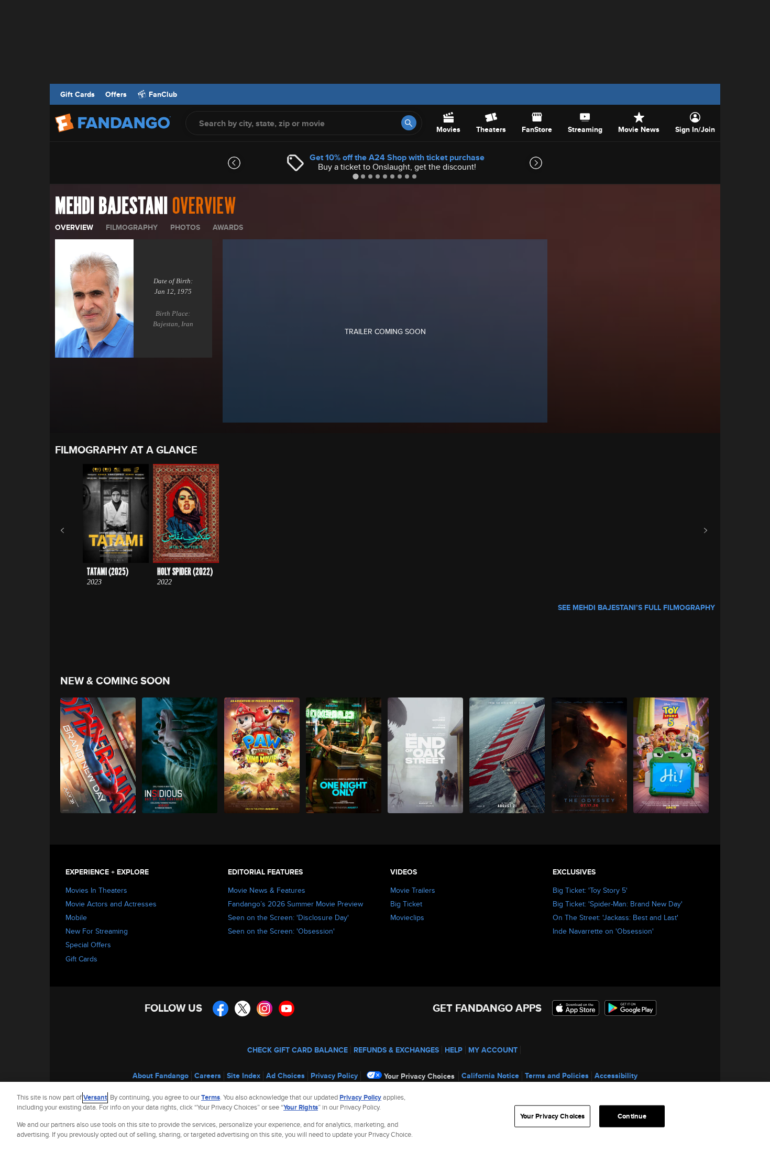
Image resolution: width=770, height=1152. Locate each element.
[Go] (408, 122)
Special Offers (88, 944)
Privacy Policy (334, 1075)
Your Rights (300, 1107)
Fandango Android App (630, 1008)
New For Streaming (96, 931)
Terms (210, 1097)
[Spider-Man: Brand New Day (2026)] (98, 755)
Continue (632, 1116)
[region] (385, 1117)
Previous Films (71, 530)
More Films (698, 530)
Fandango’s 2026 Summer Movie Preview (295, 904)
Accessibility (616, 1075)
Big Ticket (406, 904)
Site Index (243, 1075)
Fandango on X (242, 1008)
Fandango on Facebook (220, 1008)
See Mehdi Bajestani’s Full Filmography (636, 607)
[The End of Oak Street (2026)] (426, 755)
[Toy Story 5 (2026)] (671, 755)
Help (454, 1050)
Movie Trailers (412, 890)
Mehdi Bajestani (111, 206)
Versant (95, 1097)
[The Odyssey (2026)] (590, 755)
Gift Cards (77, 94)
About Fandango (161, 1075)
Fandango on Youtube (286, 1008)
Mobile (76, 917)
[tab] (355, 176)
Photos (185, 227)
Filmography (132, 227)
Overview (74, 227)
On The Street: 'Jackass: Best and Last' (615, 917)
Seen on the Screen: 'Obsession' (281, 931)
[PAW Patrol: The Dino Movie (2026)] (262, 755)
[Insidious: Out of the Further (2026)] (180, 755)
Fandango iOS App (575, 1008)
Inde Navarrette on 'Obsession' (603, 931)
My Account (493, 1050)
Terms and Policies (557, 1075)
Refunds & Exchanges (396, 1050)
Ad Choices (285, 1075)
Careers (207, 1075)
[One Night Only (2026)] (344, 755)
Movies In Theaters (96, 890)
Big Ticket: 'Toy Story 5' (590, 890)
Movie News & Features (266, 890)
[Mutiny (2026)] (507, 755)
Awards (228, 227)
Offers (116, 94)
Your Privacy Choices (419, 1076)
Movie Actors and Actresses (111, 904)
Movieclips (407, 917)
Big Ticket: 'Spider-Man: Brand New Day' (618, 904)
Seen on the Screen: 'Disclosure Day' (288, 917)
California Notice (490, 1075)
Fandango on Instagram (264, 1008)
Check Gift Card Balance (297, 1050)
